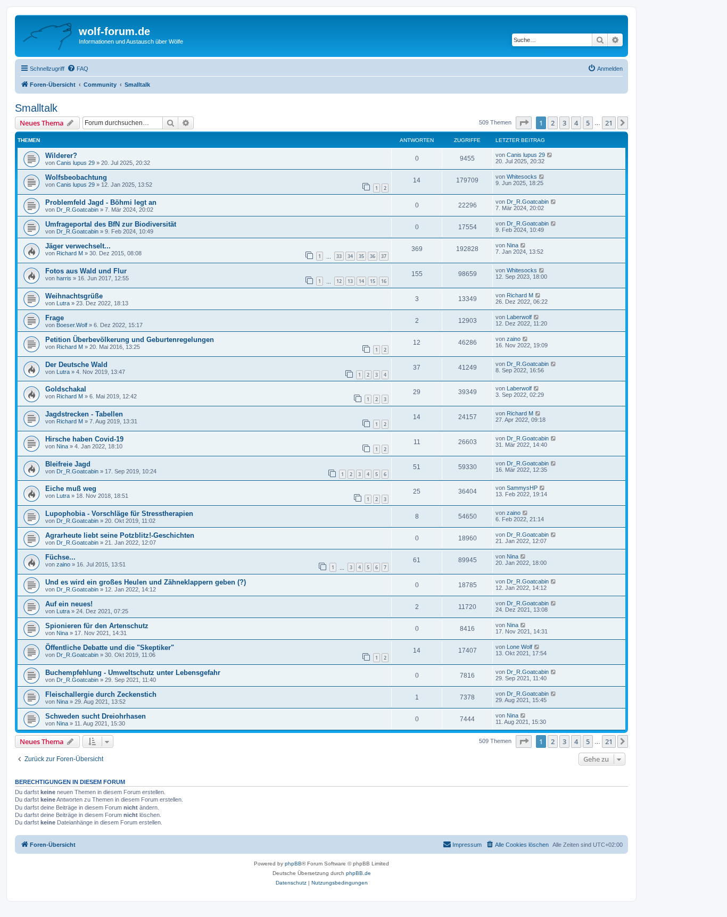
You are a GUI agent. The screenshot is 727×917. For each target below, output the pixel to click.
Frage (54, 318)
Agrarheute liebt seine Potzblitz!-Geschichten (119, 535)
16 (383, 281)
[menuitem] (77, 68)
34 (350, 256)
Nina (512, 245)
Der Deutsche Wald (76, 365)
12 (339, 281)
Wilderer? (61, 156)
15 (372, 281)
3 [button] (564, 123)
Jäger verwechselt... (78, 246)
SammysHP (522, 488)
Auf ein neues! (69, 604)
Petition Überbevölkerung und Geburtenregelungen (129, 340)
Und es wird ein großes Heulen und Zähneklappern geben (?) (145, 582)
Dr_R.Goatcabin (77, 209)
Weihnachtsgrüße (74, 296)
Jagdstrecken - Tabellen (84, 414)
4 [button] (576, 123)
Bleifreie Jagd (67, 464)
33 (339, 256)
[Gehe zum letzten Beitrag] (550, 155)
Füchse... (60, 557)
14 (361, 281)
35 (361, 256)
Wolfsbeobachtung (76, 177)
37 (383, 256)
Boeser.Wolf (71, 325)
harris (63, 278)
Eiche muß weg (70, 489)
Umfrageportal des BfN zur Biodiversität (110, 224)
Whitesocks (522, 176)
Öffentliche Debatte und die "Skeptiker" (109, 648)
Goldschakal (65, 389)
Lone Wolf (519, 647)
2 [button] (553, 123)
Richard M (69, 253)
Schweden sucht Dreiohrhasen (95, 716)
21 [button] (609, 123)
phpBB (293, 863)
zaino (514, 339)
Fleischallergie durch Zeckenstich (100, 694)
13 (350, 281)
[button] (524, 122)
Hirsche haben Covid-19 (84, 439)
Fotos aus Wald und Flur (86, 271)
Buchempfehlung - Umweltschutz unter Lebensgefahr (132, 673)
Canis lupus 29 (75, 163)
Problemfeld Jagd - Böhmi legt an (100, 202)
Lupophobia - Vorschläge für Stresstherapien (119, 514)
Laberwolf (519, 317)
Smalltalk (36, 108)
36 (372, 256)
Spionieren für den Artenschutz (96, 626)
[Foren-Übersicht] (48, 35)
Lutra (63, 303)
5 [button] (588, 123)
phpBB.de (358, 873)
